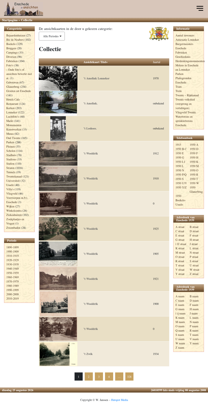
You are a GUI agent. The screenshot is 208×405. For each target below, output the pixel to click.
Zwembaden (13, 228)
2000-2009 (12, 294)
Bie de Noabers (15, 40)
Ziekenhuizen (14, 215)
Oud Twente (13, 138)
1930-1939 (12, 264)
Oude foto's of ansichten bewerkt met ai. (19, 74)
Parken (10, 142)
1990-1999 (12, 290)
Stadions (11, 159)
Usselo (10, 185)
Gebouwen (12, 82)
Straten (10, 168)
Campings (12, 52)
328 (129, 377)
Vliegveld (11, 193)
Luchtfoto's (12, 116)
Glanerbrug (12, 87)
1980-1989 (12, 286)
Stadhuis (11, 155)
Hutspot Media (119, 400)
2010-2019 (12, 298)
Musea (10, 134)
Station (10, 163)
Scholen (10, 151)
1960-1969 (12, 277)
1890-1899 (12, 247)
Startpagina (10, 20)
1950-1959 (12, 273)
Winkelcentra (14, 210)
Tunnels (10, 172)
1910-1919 (12, 256)
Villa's (10, 189)
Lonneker (11, 112)
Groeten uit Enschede (18, 91)
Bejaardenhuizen (15, 35)
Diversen (11, 57)
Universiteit (13, 181)
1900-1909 (12, 251)
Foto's (9, 65)
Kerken (10, 108)
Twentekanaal (14, 176)
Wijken (10, 206)
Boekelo (11, 44)
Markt (9, 121)
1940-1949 (12, 268)
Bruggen (11, 48)
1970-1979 (12, 281)
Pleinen (10, 146)
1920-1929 (12, 260)
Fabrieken (12, 61)
